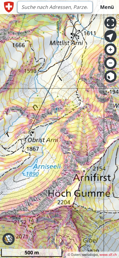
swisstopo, (90, 254)
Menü (107, 7)
